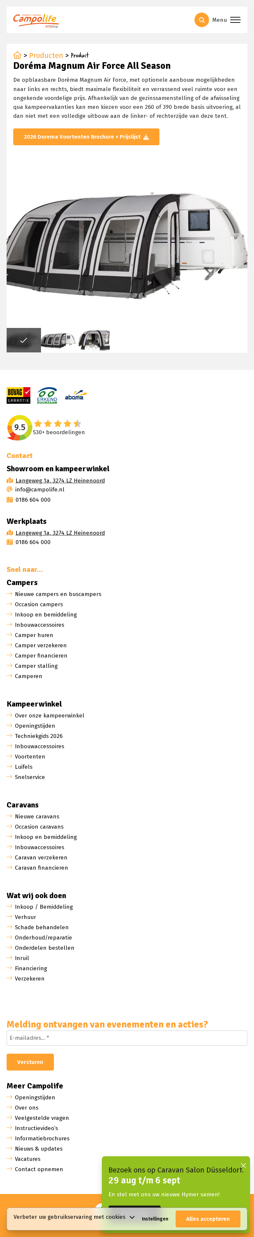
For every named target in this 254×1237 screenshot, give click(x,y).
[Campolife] (38, 22)
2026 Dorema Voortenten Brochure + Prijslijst (82, 136)
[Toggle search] (201, 20)
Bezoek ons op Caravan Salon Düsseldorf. (175, 1170)
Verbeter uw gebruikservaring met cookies (69, 1217)
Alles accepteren (208, 1218)
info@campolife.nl (39, 489)
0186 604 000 (33, 499)
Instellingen (155, 1219)
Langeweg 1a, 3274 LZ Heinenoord (60, 480)
